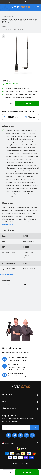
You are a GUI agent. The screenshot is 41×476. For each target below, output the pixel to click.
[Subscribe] (35, 427)
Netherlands (9, 443)
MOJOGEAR (23, 464)
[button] (4, 7)
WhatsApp (31, 117)
